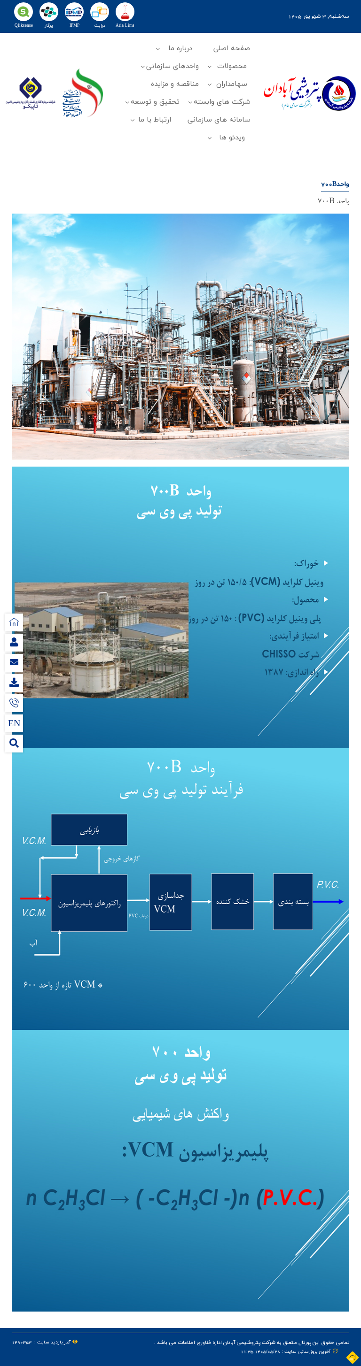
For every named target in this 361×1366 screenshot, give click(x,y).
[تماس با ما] (14, 703)
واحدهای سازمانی (172, 66)
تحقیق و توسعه (155, 102)
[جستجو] (14, 743)
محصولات (232, 66)
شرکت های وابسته (222, 102)
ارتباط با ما (154, 120)
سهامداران (231, 84)
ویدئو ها (232, 138)
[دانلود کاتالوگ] (14, 683)
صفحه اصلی (231, 49)
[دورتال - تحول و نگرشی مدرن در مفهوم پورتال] (352, 1357)
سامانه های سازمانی (219, 120)
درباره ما (180, 49)
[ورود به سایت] (14, 643)
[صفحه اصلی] (14, 622)
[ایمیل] (14, 663)
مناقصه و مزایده (175, 84)
